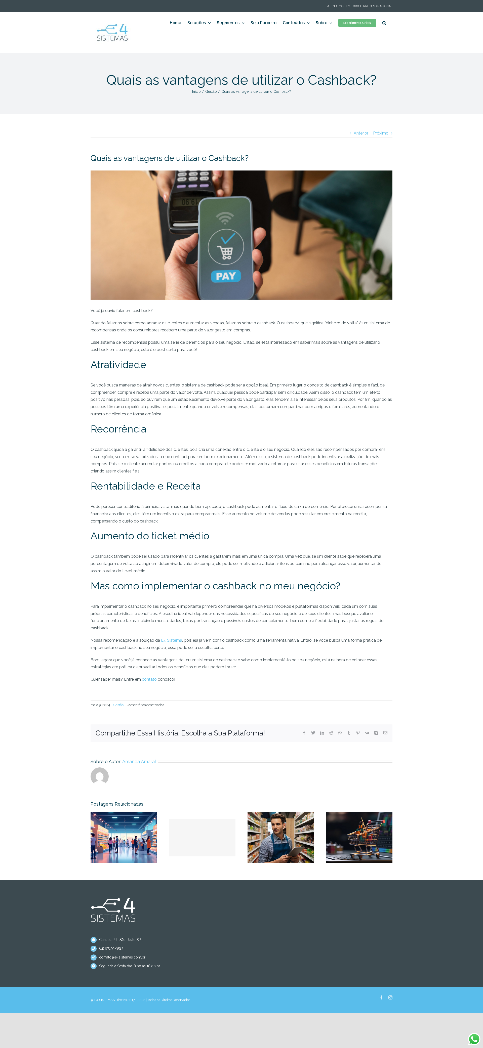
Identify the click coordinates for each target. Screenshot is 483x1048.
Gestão (118, 705)
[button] (384, 22)
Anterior (361, 133)
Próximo (380, 133)
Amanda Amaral (139, 761)
